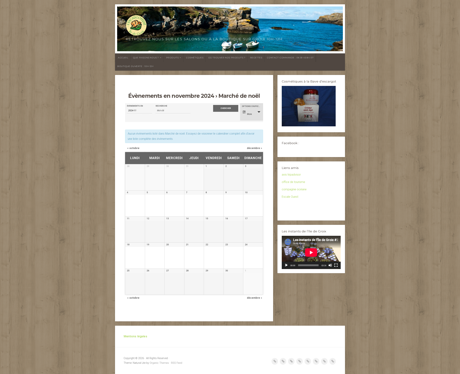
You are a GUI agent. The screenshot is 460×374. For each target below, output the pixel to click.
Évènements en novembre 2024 (171, 96)
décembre (254, 148)
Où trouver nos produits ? (226, 57)
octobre (133, 148)
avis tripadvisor (291, 174)
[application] (311, 252)
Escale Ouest (290, 196)
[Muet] (330, 265)
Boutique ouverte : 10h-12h (135, 66)
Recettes (256, 57)
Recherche (161, 106)
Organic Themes (159, 362)
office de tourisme (293, 182)
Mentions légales (135, 336)
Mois (249, 114)
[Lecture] (286, 265)
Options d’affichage (252, 106)
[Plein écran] (336, 265)
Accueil (123, 57)
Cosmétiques (195, 57)
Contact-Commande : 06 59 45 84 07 (290, 57)
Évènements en (135, 106)
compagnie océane (294, 189)
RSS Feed (176, 362)
